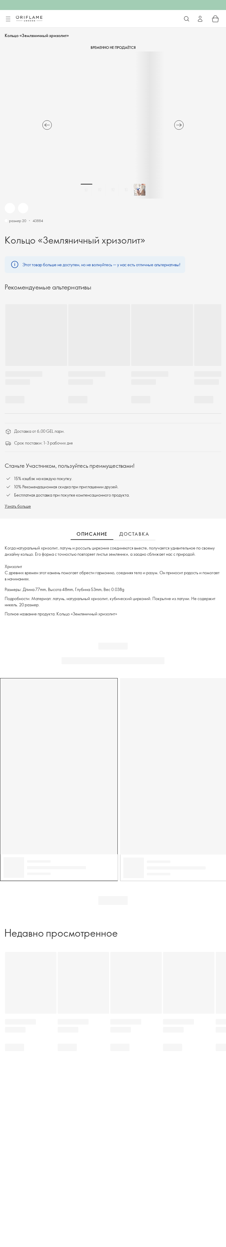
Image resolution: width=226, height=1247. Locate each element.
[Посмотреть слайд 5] (139, 190)
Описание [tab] (92, 534)
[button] (10, 208)
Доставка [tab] (134, 534)
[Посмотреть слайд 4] (126, 190)
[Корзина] (215, 19)
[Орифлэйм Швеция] (29, 18)
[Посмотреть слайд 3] (113, 190)
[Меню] (7, 19)
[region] (113, 125)
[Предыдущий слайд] (47, 125)
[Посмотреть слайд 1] (86, 190)
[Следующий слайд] (179, 125)
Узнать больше (18, 506)
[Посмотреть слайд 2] (100, 190)
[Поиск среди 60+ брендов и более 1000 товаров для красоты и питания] (186, 18)
